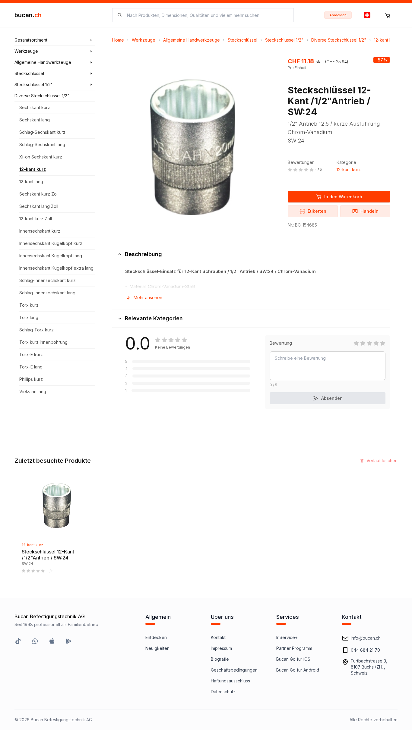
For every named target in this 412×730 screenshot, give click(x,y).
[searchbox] (207, 15)
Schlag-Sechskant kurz (42, 132)
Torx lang (28, 317)
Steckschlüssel (242, 39)
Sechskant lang (34, 119)
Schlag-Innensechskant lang (47, 292)
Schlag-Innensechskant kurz (47, 280)
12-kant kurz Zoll (35, 218)
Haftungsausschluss (230, 680)
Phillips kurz (31, 379)
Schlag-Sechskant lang (42, 144)
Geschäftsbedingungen (234, 669)
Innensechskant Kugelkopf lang (50, 255)
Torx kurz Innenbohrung (43, 342)
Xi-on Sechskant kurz (40, 156)
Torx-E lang (31, 366)
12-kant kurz (32, 169)
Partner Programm (294, 648)
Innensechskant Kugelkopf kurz (50, 243)
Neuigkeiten (157, 648)
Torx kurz (29, 305)
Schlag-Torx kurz (36, 329)
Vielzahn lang (32, 391)
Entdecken (156, 637)
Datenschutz (223, 691)
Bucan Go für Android (297, 669)
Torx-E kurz (31, 354)
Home (118, 39)
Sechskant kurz (34, 107)
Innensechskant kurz (39, 230)
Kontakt (218, 637)
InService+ (287, 637)
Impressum (221, 648)
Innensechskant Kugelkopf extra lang (56, 268)
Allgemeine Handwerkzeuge (191, 39)
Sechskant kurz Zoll (39, 193)
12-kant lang (31, 181)
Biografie (220, 659)
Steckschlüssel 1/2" (284, 39)
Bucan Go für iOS (293, 659)
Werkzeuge (143, 39)
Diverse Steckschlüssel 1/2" (338, 39)
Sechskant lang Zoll (38, 206)
